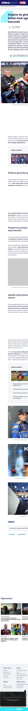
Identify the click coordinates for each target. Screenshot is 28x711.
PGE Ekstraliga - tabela (21, 673)
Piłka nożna (7, 668)
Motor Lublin (19, 679)
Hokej (5, 682)
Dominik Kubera (21, 534)
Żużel (9, 8)
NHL (4, 684)
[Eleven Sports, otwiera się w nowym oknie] (23, 3)
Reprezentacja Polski (7, 685)
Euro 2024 (5, 670)
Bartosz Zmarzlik (20, 677)
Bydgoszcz (20, 348)
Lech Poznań (5, 675)
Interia (2, 8)
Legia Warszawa (6, 672)
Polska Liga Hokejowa (7, 687)
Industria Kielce (20, 687)
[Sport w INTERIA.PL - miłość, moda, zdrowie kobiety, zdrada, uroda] (14, 3)
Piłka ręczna (21, 682)
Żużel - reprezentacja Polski (22, 675)
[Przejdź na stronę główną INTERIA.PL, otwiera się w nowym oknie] (6, 3)
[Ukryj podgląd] (25, 691)
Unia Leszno (12, 534)
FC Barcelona (5, 677)
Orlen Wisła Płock (20, 685)
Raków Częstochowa (7, 673)
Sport (6, 8)
